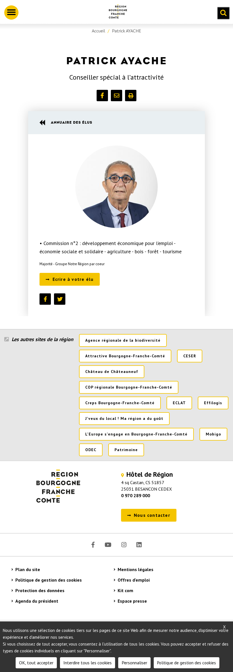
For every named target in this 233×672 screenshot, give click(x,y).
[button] (102, 95)
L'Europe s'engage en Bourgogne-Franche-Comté (136, 434)
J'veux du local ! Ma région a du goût (124, 418)
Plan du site (27, 569)
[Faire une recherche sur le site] (223, 13)
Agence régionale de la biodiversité (123, 340)
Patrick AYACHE (126, 31)
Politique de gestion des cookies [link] (186, 662)
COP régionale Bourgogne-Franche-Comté (128, 387)
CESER (189, 355)
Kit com (125, 590)
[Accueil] (115, 12)
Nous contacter (152, 515)
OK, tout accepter (36, 662)
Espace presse (132, 601)
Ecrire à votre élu (73, 279)
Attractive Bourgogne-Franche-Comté (125, 355)
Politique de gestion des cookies (48, 580)
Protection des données (40, 590)
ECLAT (179, 402)
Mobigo (213, 434)
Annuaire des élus (71, 122)
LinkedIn (139, 545)
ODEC (90, 449)
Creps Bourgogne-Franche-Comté (120, 402)
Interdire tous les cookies (87, 662)
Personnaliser (134, 662)
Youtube (108, 545)
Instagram (123, 545)
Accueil (98, 31)
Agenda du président (36, 601)
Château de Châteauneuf (111, 371)
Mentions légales (135, 569)
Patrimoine (126, 449)
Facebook (93, 545)
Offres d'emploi (134, 580)
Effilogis (213, 402)
